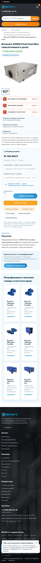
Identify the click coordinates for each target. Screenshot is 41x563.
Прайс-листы (5, 491)
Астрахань (26, 538)
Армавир (4, 538)
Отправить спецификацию (15, 265)
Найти (35, 18)
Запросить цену (20, 24)
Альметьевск (18, 535)
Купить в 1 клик (20, 203)
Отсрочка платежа (11, 218)
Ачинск (34, 538)
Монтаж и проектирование (10, 461)
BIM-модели (5, 497)
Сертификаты (6, 467)
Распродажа (5, 449)
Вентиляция (16, 30)
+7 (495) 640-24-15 (15, 549)
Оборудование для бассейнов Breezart (17, 35)
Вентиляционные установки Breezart (17, 32)
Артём (11, 538)
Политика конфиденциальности (12, 558)
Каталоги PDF (6, 494)
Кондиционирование (8, 439)
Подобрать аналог (28, 209)
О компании (5, 458)
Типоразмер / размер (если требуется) (18, 165)
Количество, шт (8, 192)
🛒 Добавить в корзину (25, 196)
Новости (4, 473)
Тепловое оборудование (9, 443)
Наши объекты (6, 464)
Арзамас (33, 535)
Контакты (4, 500)
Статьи (3, 476)
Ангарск (26, 535)
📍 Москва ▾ (5, 1)
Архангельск (18, 538)
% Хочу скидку (10, 213)
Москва (3, 535)
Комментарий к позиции (13, 174)
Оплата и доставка (24, 213)
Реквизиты (11, 560)
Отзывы (4, 470)
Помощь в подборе (11, 209)
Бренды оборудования (9, 446)
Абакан (10, 535)
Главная (4, 30)
